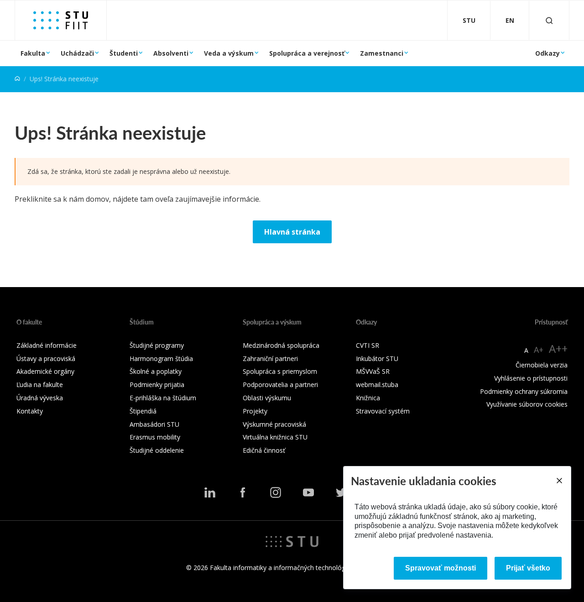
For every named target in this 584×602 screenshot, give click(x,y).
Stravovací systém (383, 411)
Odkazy (547, 53)
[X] (341, 492)
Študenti (124, 53)
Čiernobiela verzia (542, 365)
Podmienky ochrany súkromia (524, 391)
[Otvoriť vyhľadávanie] (549, 20)
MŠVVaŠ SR (373, 371)
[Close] (558, 480)
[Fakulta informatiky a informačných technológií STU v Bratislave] (60, 20)
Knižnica (368, 397)
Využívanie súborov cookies (527, 404)
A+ (538, 349)
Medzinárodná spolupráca (281, 345)
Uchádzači (77, 53)
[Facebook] (242, 492)
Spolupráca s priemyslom (280, 371)
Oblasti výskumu (267, 397)
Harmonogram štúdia (161, 358)
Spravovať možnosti (440, 568)
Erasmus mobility (155, 437)
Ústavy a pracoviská (45, 358)
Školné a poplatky (156, 371)
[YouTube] (308, 492)
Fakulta (33, 53)
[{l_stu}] (292, 541)
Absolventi (170, 53)
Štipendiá (143, 411)
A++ (558, 348)
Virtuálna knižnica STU (275, 437)
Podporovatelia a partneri (280, 384)
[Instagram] (275, 492)
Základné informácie (46, 345)
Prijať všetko (528, 568)
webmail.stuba (377, 384)
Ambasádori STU (154, 424)
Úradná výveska (39, 397)
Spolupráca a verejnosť (306, 53)
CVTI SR (367, 345)
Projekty (255, 411)
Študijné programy (157, 345)
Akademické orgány (45, 371)
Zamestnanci (381, 53)
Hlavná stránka (292, 232)
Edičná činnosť (264, 450)
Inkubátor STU (377, 358)
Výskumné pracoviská (274, 424)
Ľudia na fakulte (39, 384)
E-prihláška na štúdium (163, 397)
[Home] (17, 78)
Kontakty (29, 411)
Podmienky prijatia (157, 384)
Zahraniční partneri (270, 358)
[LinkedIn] (210, 492)
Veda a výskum (229, 53)
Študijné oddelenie (157, 450)
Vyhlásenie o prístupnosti (531, 378)
